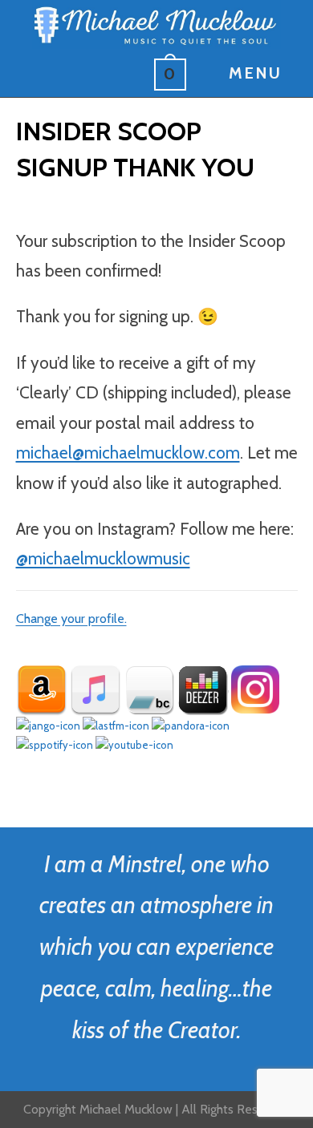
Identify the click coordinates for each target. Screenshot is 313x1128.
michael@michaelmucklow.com (128, 453)
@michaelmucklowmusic (103, 558)
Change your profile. (71, 618)
